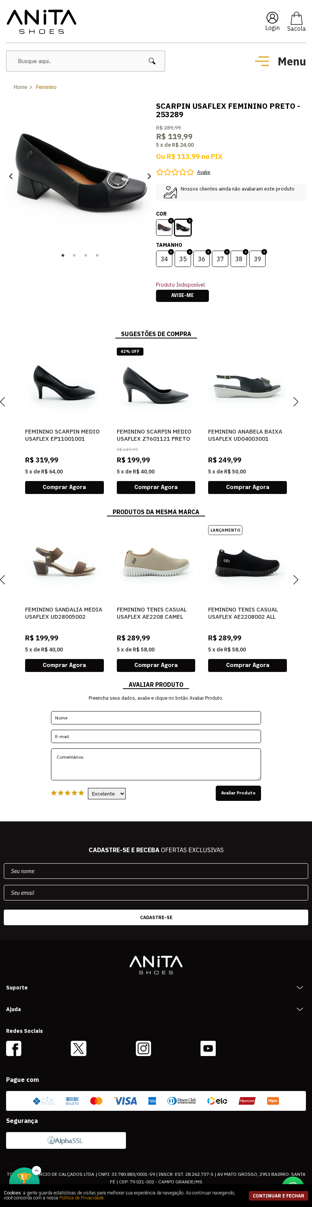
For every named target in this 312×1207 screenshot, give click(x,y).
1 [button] (63, 255)
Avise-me (182, 296)
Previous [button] (11, 176)
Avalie (203, 172)
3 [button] (86, 255)
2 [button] (74, 255)
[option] (80, 176)
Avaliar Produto (238, 793)
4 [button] (97, 255)
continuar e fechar (278, 1196)
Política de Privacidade (81, 1198)
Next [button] (149, 176)
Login (272, 28)
